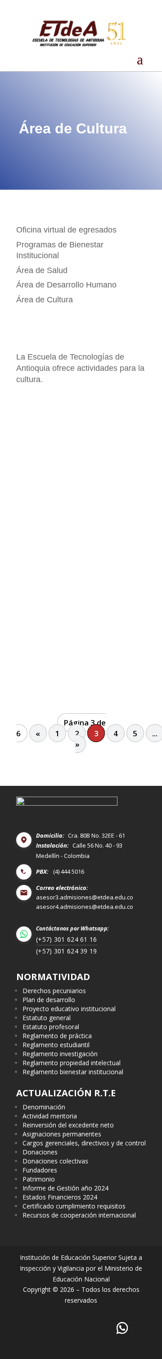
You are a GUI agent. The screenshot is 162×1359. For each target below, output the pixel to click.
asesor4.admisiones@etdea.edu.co (84, 907)
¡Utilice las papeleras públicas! (77, 426)
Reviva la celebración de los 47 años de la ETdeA (77, 595)
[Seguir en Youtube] (96, 1328)
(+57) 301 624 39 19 (66, 951)
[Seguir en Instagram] (70, 1328)
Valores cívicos (51, 672)
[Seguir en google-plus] (122, 1328)
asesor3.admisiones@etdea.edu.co (84, 897)
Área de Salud (42, 270)
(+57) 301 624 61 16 (66, 939)
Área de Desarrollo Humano (66, 284)
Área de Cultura (44, 299)
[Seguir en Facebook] (17, 1328)
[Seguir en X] (43, 1328)
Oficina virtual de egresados (66, 229)
